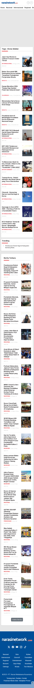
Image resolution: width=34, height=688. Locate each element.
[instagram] (21, 647)
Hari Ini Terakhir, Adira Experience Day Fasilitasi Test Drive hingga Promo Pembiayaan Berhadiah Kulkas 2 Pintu (11, 440)
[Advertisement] (17, 28)
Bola (17, 654)
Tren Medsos (28, 667)
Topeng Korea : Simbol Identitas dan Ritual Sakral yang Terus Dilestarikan (11, 179)
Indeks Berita (17, 620)
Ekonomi (7, 448)
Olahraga (5, 95)
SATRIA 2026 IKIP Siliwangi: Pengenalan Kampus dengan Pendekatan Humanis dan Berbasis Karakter (11, 514)
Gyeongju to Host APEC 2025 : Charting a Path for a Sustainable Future (11, 209)
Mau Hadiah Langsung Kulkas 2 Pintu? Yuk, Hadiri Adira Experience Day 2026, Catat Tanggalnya (10, 532)
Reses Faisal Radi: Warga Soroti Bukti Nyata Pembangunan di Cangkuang (11, 406)
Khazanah (28, 660)
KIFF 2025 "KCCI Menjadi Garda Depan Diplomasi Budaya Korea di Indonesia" (10, 133)
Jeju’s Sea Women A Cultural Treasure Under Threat (10, 58)
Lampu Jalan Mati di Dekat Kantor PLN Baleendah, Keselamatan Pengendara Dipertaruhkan (11, 335)
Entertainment (7, 169)
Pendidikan (7, 521)
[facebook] (13, 647)
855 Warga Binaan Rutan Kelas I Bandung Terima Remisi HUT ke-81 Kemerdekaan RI (10, 550)
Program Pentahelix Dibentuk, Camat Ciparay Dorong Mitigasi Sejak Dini (11, 284)
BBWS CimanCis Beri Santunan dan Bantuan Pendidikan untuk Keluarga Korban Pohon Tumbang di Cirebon (11, 389)
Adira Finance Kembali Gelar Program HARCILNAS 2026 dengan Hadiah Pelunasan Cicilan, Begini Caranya (11, 477)
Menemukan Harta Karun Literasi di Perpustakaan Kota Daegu (11, 103)
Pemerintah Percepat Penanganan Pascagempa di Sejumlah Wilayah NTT (10, 603)
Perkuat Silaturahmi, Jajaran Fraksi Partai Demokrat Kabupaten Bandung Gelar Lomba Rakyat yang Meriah (11, 370)
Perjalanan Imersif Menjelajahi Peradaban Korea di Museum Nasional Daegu (10, 118)
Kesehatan (28, 663)
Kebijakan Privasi (24, 681)
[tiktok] (25, 647)
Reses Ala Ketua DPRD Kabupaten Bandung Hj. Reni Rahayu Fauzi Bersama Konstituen (11, 317)
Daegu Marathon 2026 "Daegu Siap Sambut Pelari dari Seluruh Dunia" (11, 88)
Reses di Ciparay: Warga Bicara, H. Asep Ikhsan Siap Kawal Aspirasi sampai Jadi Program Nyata (10, 495)
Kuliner (28, 654)
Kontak (24, 678)
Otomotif (17, 657)
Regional (27, 8)
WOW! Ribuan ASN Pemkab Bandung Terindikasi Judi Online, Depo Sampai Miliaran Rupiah (11, 422)
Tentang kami (11, 678)
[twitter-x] (9, 647)
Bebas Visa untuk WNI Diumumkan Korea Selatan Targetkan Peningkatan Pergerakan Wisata (11, 74)
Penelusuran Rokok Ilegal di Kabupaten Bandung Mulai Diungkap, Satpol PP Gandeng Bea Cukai (11, 268)
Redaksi (18, 678)
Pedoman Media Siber (11, 681)
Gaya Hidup (17, 663)
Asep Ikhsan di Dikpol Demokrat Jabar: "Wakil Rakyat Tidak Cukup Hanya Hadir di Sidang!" (11, 353)
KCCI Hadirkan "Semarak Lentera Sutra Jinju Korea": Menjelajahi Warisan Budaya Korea (10, 224)
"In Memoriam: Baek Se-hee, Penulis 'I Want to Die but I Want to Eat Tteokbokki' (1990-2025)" (11, 164)
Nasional (9, 8)
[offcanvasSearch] (28, 2)
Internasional (18, 8)
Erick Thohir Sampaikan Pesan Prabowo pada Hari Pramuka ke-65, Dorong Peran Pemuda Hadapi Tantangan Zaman (10, 584)
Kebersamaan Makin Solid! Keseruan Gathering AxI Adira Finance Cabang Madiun (11, 459)
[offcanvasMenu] (31, 2)
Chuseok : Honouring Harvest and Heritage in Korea (10, 194)
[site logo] (9, 2)
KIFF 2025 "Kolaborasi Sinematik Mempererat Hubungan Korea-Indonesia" (10, 149)
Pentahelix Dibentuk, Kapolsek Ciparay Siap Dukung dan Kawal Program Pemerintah (11, 300)
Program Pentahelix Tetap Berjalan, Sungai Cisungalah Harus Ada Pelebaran (11, 566)
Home (2, 8)
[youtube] (17, 647)
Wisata (4, 80)
